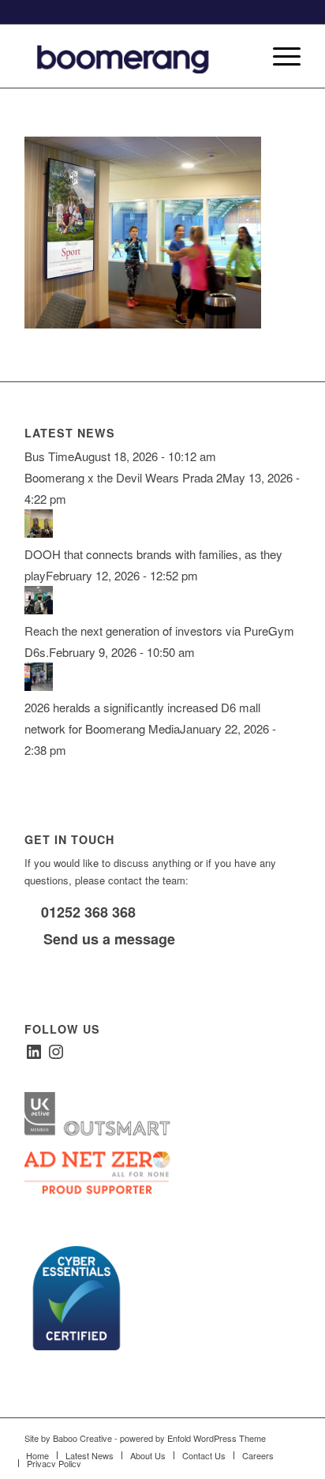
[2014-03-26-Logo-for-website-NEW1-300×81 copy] (134, 56)
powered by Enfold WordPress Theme (193, 1438)
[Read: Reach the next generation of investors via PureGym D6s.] (38, 609)
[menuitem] (241, 56)
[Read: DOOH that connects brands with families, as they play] (38, 532)
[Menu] (279, 56)
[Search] (241, 56)
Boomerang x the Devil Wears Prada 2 (123, 477)
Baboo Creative (82, 1438)
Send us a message (107, 939)
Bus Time (49, 456)
